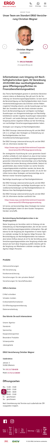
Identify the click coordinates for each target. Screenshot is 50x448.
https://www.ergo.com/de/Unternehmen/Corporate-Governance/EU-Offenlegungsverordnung (25, 149)
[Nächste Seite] (45, 46)
